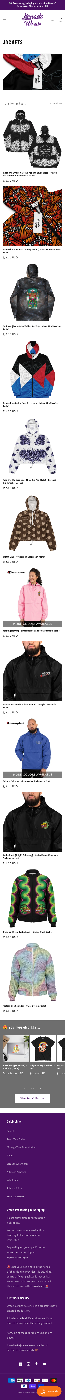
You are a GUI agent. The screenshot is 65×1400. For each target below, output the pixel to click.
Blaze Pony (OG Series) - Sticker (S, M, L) (15, 1067)
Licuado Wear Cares (17, 1163)
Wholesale (13, 1180)
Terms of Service (16, 1196)
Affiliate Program (16, 1172)
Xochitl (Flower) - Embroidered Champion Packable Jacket (31, 630)
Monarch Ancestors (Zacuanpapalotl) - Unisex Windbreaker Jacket (32, 251)
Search (11, 1131)
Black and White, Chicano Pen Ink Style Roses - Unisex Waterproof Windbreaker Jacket (30, 174)
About (10, 1155)
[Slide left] (24, 1088)
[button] (4, 20)
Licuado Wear (28, 1393)
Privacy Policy (14, 1188)
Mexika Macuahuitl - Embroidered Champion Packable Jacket (29, 706)
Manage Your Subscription (21, 1147)
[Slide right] (40, 1088)
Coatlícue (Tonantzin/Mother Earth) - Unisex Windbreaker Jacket (32, 328)
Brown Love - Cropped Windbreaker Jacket (24, 557)
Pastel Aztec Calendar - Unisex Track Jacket (24, 1006)
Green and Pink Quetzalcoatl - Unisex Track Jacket (28, 932)
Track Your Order (16, 1139)
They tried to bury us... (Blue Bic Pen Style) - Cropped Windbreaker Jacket (29, 481)
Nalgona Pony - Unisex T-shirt (42, 1067)
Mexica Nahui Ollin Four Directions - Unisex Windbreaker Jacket (31, 404)
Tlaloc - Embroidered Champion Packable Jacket (26, 781)
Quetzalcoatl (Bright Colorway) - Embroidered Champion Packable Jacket (30, 856)
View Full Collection (32, 1098)
